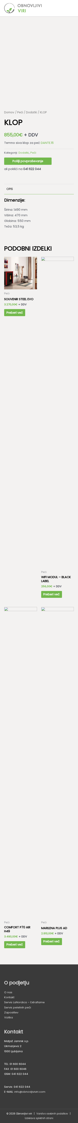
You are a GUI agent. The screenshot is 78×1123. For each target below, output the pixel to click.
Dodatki (31, 112)
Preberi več (14, 313)
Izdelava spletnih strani (39, 1118)
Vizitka (8, 1017)
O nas (8, 992)
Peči (20, 112)
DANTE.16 (47, 143)
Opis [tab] (9, 189)
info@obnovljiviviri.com (29, 1092)
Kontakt (9, 997)
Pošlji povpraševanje (27, 161)
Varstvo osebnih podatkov (52, 1113)
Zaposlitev (11, 1012)
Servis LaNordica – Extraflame (24, 1002)
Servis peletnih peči (17, 1007)
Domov (9, 112)
